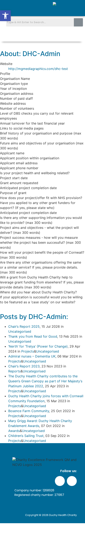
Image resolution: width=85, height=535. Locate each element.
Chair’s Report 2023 (24, 366)
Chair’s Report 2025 (24, 326)
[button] (79, 10)
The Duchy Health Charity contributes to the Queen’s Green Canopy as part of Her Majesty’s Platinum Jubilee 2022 (45, 381)
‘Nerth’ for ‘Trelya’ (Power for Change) (38, 346)
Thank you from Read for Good (32, 336)
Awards (14, 431)
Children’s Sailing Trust (26, 436)
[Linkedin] (78, 35)
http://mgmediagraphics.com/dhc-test (38, 69)
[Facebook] (68, 35)
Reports (14, 371)
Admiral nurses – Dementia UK (31, 356)
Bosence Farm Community (28, 411)
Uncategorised (19, 331)
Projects (27, 351)
